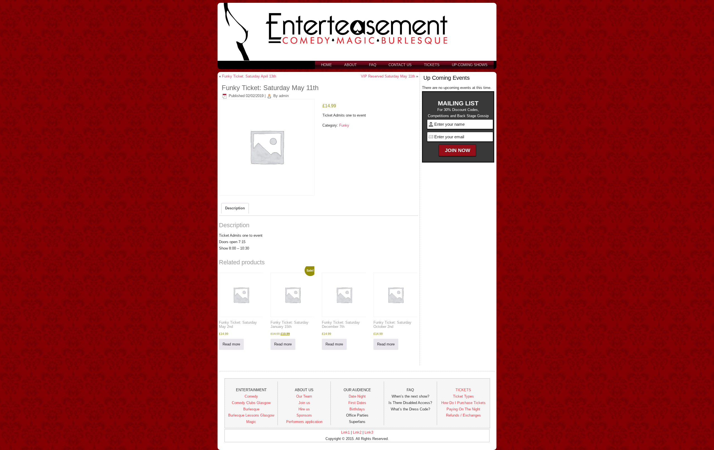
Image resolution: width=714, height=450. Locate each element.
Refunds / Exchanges (463, 415)
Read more (231, 344)
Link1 (345, 432)
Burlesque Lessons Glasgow (251, 415)
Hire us (304, 409)
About (350, 65)
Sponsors (304, 415)
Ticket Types (463, 396)
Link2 (357, 432)
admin (284, 96)
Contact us (400, 65)
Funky (344, 125)
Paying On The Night (463, 409)
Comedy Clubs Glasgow (251, 403)
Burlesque (251, 409)
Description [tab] (235, 208)
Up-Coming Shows (470, 65)
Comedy (251, 396)
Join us (304, 403)
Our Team (304, 396)
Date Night (357, 396)
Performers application (304, 422)
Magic (251, 422)
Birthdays (357, 409)
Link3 (369, 432)
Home (326, 65)
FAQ (372, 65)
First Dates (357, 403)
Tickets (432, 65)
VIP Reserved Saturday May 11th (388, 76)
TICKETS (463, 390)
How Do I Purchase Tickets (463, 403)
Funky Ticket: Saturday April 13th (249, 76)
